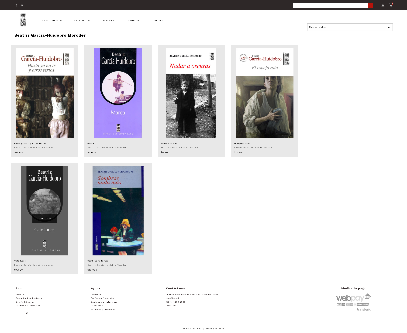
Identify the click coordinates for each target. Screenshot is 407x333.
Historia (20, 294)
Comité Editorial (25, 302)
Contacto (96, 294)
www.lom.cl (172, 306)
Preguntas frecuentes (102, 298)
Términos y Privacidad (103, 309)
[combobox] (333, 5)
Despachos (97, 306)
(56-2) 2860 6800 (176, 302)
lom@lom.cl (172, 298)
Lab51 (221, 329)
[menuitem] (52, 20)
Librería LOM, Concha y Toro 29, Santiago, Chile (192, 294)
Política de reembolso (28, 306)
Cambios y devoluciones (104, 302)
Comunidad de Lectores (29, 298)
